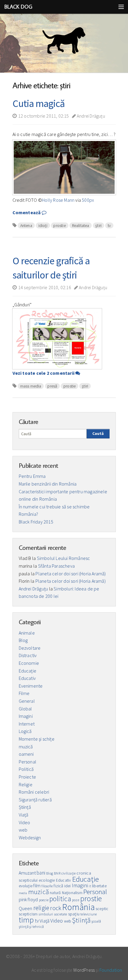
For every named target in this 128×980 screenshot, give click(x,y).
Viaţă (24, 815)
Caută (98, 433)
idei (67, 885)
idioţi (42, 225)
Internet (27, 724)
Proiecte (27, 777)
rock (55, 908)
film (36, 885)
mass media (30, 386)
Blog (23, 640)
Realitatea (80, 225)
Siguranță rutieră (35, 800)
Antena (26, 225)
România (78, 906)
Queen (25, 908)
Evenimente (31, 686)
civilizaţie (68, 873)
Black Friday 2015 (36, 522)
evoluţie (26, 885)
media (23, 893)
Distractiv (28, 655)
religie (41, 908)
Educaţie (28, 671)
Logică (25, 731)
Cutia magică (39, 103)
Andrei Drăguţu (90, 116)
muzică (26, 747)
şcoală (96, 921)
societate (60, 914)
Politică (26, 769)
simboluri (46, 914)
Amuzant (27, 873)
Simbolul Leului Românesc (63, 558)
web (23, 830)
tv (109, 225)
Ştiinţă (25, 807)
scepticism (28, 914)
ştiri (98, 225)
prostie (59, 225)
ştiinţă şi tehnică (31, 926)
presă (52, 386)
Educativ (27, 678)
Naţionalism (72, 892)
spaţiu (73, 914)
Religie (25, 784)
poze (75, 900)
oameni (26, 754)
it (90, 886)
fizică (58, 885)
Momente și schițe (36, 739)
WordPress (84, 970)
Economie (29, 663)
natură (55, 892)
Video (24, 822)
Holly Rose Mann (58, 200)
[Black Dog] (64, 43)
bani (41, 872)
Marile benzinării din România (48, 484)
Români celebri (34, 792)
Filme (24, 693)
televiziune (88, 914)
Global (25, 709)
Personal (28, 762)
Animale (27, 633)
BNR (57, 873)
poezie (44, 900)
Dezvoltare (30, 648)
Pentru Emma (32, 476)
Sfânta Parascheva (56, 566)
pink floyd (28, 899)
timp (26, 920)
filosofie (47, 886)
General (27, 701)
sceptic (102, 908)
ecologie (47, 880)
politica (60, 898)
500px (88, 200)
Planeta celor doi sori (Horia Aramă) (70, 574)
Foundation (110, 970)
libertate (99, 885)
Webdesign (30, 837)
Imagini (26, 716)
